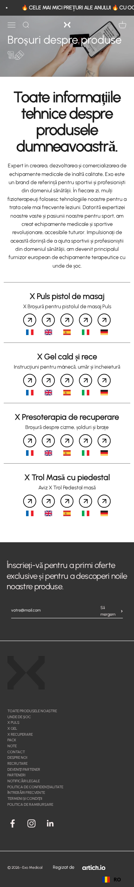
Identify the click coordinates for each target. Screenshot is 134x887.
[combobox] (112, 879)
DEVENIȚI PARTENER (23, 769)
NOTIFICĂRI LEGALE (23, 781)
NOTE (12, 746)
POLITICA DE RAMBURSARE (30, 804)
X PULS (13, 722)
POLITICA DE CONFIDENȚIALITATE (35, 787)
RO (117, 879)
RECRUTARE (17, 763)
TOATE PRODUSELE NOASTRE (32, 711)
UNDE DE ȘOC (19, 717)
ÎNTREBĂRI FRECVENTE (26, 792)
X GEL (12, 728)
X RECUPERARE (20, 734)
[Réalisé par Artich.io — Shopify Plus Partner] (93, 867)
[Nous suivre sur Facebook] (12, 823)
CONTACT (16, 752)
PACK (11, 740)
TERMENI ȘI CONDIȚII (24, 798)
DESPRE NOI (17, 757)
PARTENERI (16, 775)
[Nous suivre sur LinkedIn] (50, 823)
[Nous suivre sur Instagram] (31, 823)
